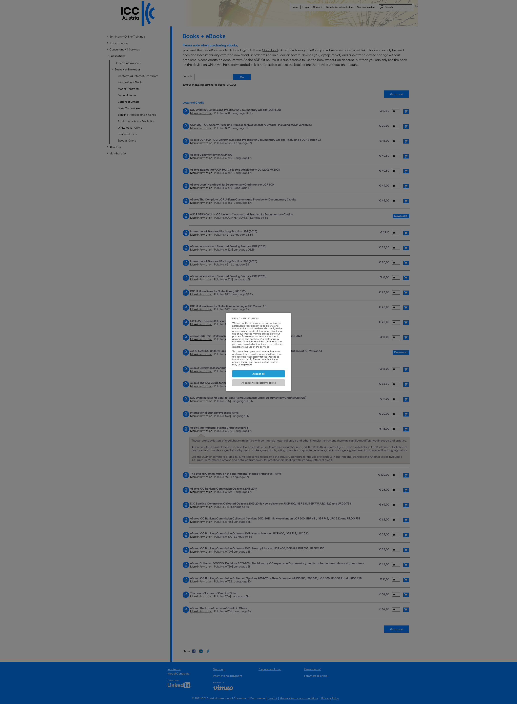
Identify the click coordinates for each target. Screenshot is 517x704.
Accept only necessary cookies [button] (259, 382)
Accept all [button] (258, 373)
